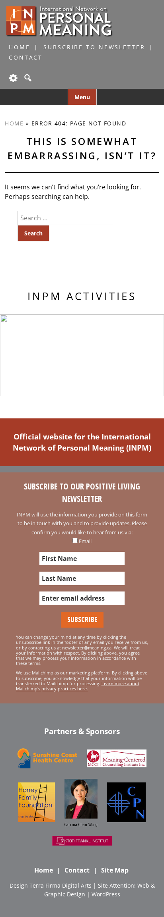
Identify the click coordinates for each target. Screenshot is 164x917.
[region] (82, 355)
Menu (82, 97)
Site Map (115, 870)
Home (19, 47)
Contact (26, 57)
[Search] (27, 78)
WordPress (106, 894)
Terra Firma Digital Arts (60, 885)
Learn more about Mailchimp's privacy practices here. (77, 686)
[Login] (13, 78)
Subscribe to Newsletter (94, 47)
